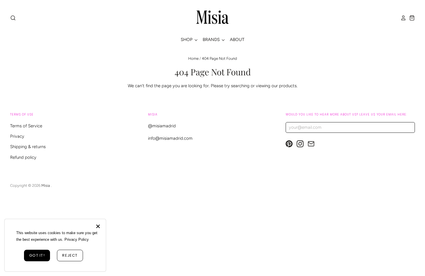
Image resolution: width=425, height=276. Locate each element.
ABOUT (237, 39)
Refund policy (23, 157)
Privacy (17, 136)
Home (193, 58)
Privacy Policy (76, 239)
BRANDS (212, 39)
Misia (46, 185)
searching (240, 85)
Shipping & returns (28, 146)
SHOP (187, 39)
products (288, 85)
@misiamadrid (162, 125)
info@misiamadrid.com (170, 138)
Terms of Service (26, 125)
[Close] (98, 226)
